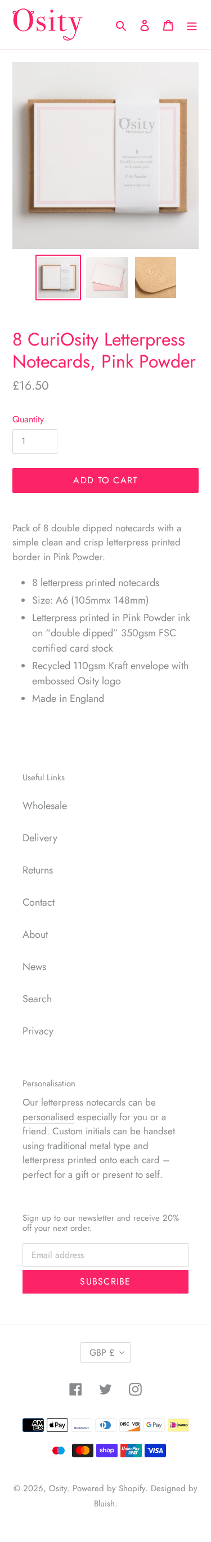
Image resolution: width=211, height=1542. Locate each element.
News (34, 966)
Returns (38, 870)
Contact (39, 902)
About (35, 934)
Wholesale (45, 805)
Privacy (38, 1031)
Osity (58, 1488)
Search (37, 998)
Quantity (28, 419)
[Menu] (192, 24)
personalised (48, 1117)
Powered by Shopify (109, 1488)
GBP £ (101, 1352)
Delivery (40, 838)
